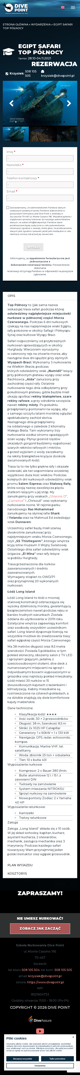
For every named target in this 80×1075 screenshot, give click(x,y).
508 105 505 (63, 970)
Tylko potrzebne (57, 1059)
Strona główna (15, 24)
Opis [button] (11, 296)
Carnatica (16, 500)
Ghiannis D (58, 496)
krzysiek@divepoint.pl (45, 976)
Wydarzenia (41, 24)
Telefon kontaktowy (23, 178)
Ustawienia (40, 1066)
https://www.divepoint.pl (45, 982)
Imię (11, 152)
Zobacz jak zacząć (40, 929)
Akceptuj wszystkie (22, 1059)
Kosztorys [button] (17, 873)
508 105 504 (31, 970)
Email (12, 191)
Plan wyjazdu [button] (20, 865)
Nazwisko (15, 165)
